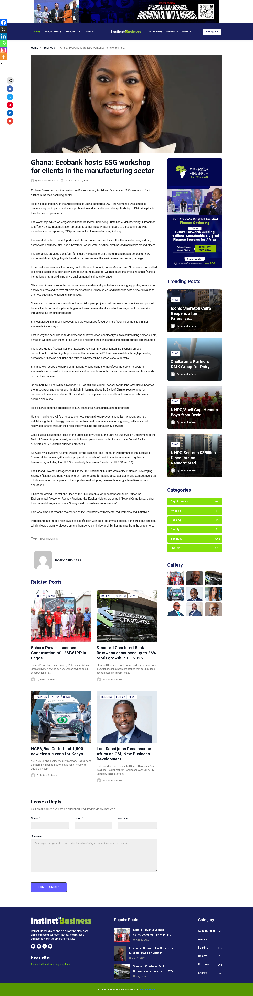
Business (49, 47)
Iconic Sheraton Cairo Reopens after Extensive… (191, 313)
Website (123, 818)
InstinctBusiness (46, 180)
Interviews (155, 31)
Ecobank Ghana (49, 538)
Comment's (37, 836)
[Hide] (1, 63)
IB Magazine (212, 31)
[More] (3, 56)
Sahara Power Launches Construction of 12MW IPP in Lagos (58, 653)
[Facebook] (3, 22)
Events (170, 31)
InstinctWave (147, 989)
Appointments (53, 31)
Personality (73, 31)
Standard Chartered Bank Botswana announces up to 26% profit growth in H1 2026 (126, 653)
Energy (40, 596)
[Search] (198, 31)
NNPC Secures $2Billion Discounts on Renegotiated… (193, 457)
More (88, 31)
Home (34, 47)
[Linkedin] (3, 36)
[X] (3, 29)
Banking (106, 596)
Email (79, 818)
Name (35, 818)
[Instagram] (3, 50)
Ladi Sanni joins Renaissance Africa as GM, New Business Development (124, 753)
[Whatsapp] (3, 43)
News (37, 31)
